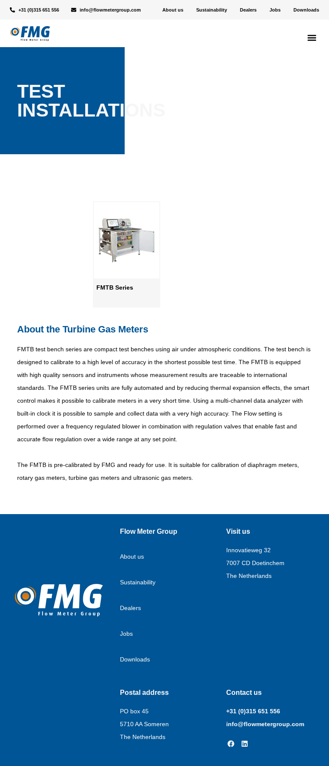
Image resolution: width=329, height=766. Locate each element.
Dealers (248, 9)
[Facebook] (231, 743)
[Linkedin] (244, 743)
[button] (312, 37)
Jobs (275, 9)
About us (172, 9)
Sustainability (211, 9)
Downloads (306, 9)
